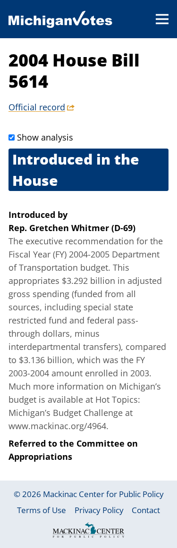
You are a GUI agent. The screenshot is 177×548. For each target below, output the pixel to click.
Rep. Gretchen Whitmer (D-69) (71, 227)
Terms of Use (41, 510)
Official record (36, 107)
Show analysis (45, 137)
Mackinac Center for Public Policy (103, 494)
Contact (146, 510)
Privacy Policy (99, 510)
